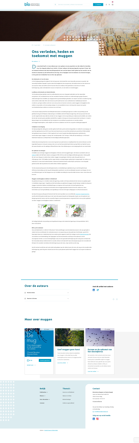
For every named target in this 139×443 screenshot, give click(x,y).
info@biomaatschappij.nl (101, 411)
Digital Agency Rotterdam (51, 430)
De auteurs (35, 61)
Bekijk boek (30, 365)
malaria (34, 155)
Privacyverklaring (97, 401)
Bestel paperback (45, 360)
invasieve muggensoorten (82, 194)
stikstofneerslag (84, 234)
